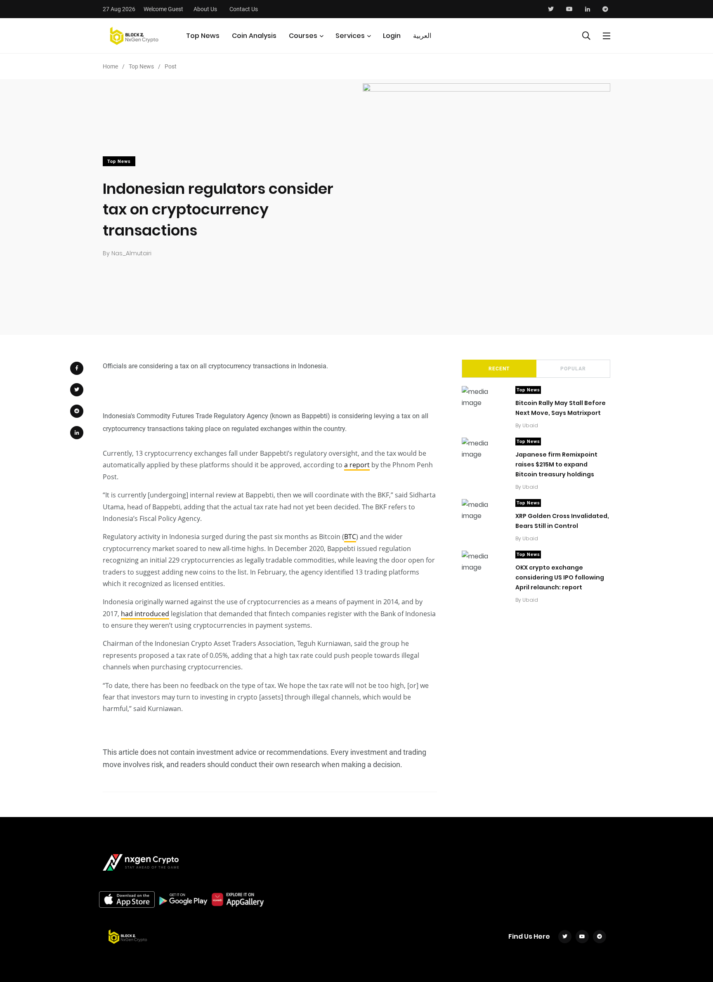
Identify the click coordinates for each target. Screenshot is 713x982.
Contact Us (243, 9)
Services (350, 35)
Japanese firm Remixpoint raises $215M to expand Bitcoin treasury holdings (556, 464)
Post (171, 66)
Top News (203, 35)
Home (110, 66)
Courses (303, 35)
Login (392, 35)
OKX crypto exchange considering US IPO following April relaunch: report (559, 577)
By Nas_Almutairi (127, 253)
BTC (350, 536)
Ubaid (530, 425)
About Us (205, 9)
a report (357, 464)
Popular (573, 369)
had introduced (145, 613)
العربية (422, 35)
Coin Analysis (254, 35)
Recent (499, 369)
